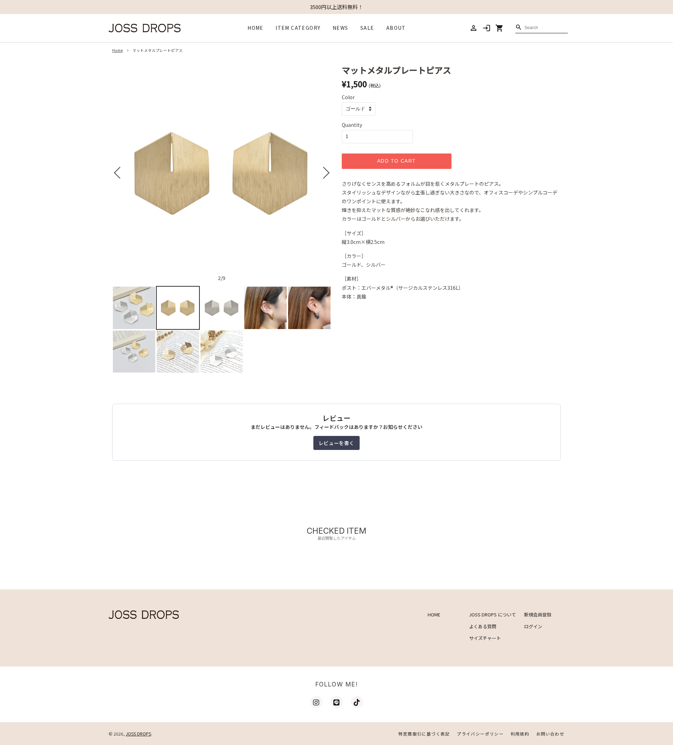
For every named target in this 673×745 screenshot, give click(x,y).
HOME (255, 27)
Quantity (352, 124)
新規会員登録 (537, 614)
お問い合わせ (550, 734)
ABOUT (396, 27)
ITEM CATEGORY (298, 27)
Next (325, 173)
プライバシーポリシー (480, 734)
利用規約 (520, 734)
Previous (118, 173)
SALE (367, 27)
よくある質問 (482, 626)
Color (348, 97)
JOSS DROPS (138, 734)
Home (117, 50)
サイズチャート (485, 638)
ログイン (533, 626)
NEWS (340, 27)
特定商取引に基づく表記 (424, 734)
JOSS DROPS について (492, 614)
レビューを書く (336, 442)
